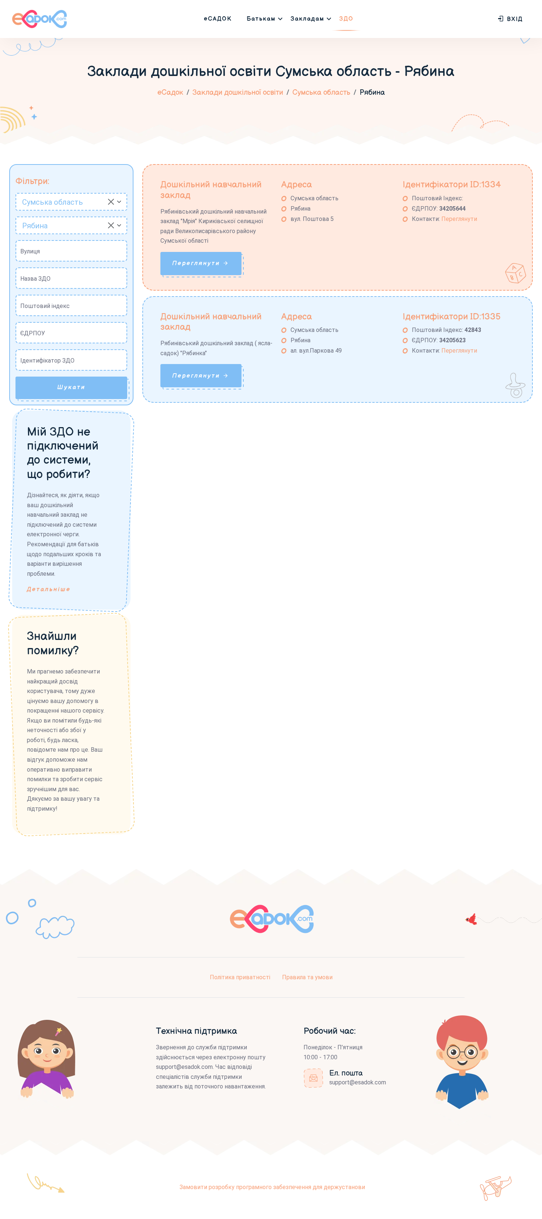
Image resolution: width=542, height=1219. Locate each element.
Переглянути (459, 218)
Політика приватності (240, 977)
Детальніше (49, 589)
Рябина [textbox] (35, 225)
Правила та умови (307, 977)
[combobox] (71, 202)
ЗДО (346, 18)
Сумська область (321, 92)
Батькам (261, 18)
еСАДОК (218, 18)
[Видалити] (111, 202)
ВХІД (514, 19)
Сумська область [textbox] (52, 202)
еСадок (170, 92)
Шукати (71, 387)
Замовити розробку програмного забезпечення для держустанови (272, 1187)
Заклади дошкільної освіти (237, 92)
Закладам (307, 18)
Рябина (372, 92)
